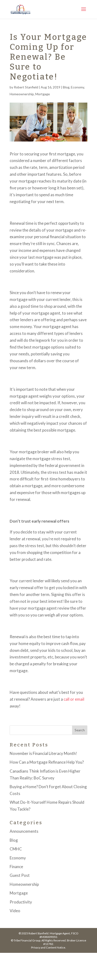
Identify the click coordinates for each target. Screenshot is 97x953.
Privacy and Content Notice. (48, 947)
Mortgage (42, 94)
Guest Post (20, 875)
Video (15, 910)
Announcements (24, 831)
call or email (74, 699)
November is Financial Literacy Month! (43, 753)
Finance (16, 866)
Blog (66, 87)
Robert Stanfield (26, 87)
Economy (77, 87)
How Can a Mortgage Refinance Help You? (47, 762)
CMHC (16, 848)
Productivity (21, 901)
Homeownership (22, 94)
